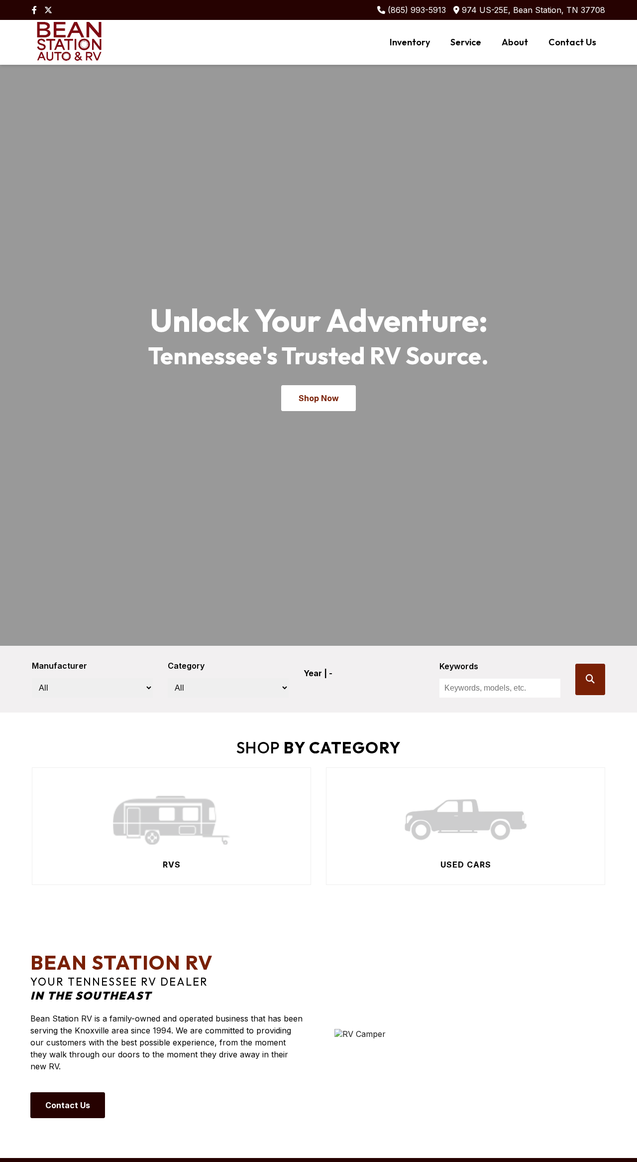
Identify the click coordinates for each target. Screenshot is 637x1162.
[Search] (590, 679)
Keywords (458, 666)
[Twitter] (48, 10)
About (515, 42)
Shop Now (319, 398)
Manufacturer (59, 666)
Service (465, 42)
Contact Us (572, 42)
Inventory (410, 42)
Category (186, 666)
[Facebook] (34, 10)
